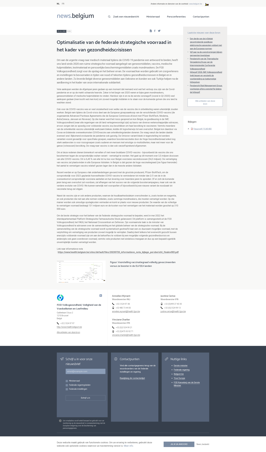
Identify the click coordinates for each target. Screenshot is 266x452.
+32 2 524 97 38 (123, 304)
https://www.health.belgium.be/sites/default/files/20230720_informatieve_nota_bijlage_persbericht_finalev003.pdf (118, 252)
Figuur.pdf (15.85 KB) (203, 129)
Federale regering (182, 369)
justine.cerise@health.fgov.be (173, 311)
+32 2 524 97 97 (67, 323)
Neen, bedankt (203, 444)
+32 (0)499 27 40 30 (173, 304)
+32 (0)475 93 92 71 (124, 331)
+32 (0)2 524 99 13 (172, 308)
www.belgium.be (195, 4)
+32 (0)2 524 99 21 (124, 327)
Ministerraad (153, 17)
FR (63, 4)
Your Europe (179, 378)
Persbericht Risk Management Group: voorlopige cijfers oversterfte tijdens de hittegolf (206, 88)
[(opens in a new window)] (154, 31)
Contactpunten (201, 17)
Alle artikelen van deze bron (205, 102)
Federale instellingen (78, 389)
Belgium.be (179, 374)
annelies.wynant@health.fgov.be (126, 311)
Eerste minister (181, 365)
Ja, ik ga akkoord (179, 444)
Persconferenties (176, 17)
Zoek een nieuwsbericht (126, 17)
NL (58, 4)
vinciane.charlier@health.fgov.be (126, 335)
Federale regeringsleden (79, 385)
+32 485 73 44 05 (123, 308)
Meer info (128, 446)
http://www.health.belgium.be (69, 327)
